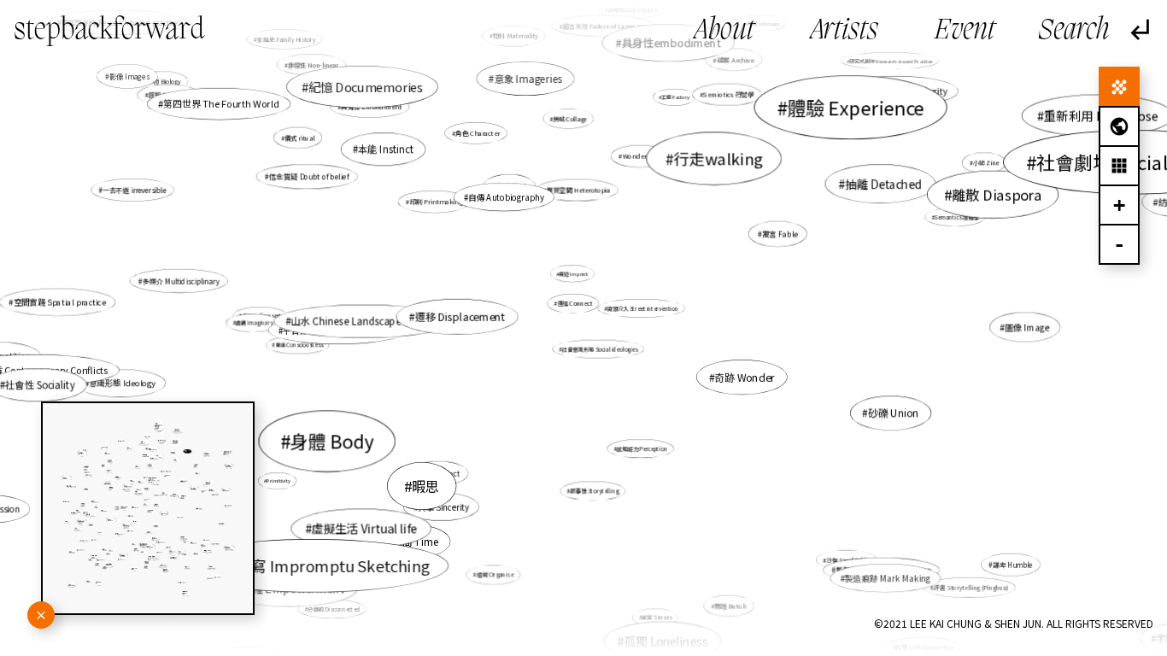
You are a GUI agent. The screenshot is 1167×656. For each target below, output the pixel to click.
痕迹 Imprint (574, 274)
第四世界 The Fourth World (221, 103)
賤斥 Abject (441, 473)
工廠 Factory (675, 96)
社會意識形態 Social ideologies (600, 349)
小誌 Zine (986, 162)
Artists (844, 30)
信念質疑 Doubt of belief (309, 176)
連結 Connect (574, 303)
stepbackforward (109, 31)
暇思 (426, 486)
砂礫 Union (893, 413)
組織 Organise (494, 575)
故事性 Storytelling (594, 491)
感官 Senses (656, 617)
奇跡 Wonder (744, 376)
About (724, 30)
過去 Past (511, 186)
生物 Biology (164, 81)
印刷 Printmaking (435, 201)
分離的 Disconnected (334, 608)
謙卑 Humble (1013, 564)
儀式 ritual (299, 138)
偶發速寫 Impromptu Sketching (317, 565)
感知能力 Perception (642, 448)
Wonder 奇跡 (641, 156)
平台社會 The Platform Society (340, 330)
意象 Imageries (528, 78)
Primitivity (278, 480)
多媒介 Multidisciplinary (181, 281)
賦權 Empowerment (292, 588)
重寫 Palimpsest (261, 315)
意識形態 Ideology (122, 383)
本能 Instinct (385, 149)
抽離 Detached (883, 183)
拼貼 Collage (570, 118)
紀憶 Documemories (366, 87)
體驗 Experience (855, 106)
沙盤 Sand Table (848, 559)
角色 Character (477, 133)
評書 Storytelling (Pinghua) (971, 587)
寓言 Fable (780, 233)
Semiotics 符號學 (729, 94)
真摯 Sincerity (443, 506)
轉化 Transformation (902, 570)
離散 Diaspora (996, 194)
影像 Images (129, 76)
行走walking (718, 158)
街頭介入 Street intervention (642, 308)
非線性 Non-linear (313, 64)
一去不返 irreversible (134, 190)
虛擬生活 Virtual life (364, 528)
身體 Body (331, 441)
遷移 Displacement (459, 317)
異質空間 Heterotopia (579, 190)
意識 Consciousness (299, 344)
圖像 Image (1027, 326)
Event (965, 30)
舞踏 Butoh (730, 606)
